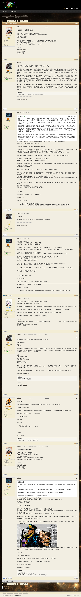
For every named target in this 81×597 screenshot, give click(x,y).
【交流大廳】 (17, 16)
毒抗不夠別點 (20, 197)
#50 (76, 478)
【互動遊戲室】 (24, 16)
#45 (76, 238)
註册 (15, 11)
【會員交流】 (11, 16)
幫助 (77, 8)
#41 (76, 26)
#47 (76, 334)
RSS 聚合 (25, 593)
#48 (76, 398)
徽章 (72, 8)
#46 (76, 298)
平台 (67, 8)
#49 (76, 446)
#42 (76, 62)
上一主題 (6, 581)
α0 (7, 45)
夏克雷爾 (37, 321)
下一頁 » (26, 21)
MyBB (8, 595)
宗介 (46, 334)
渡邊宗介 (25, 99)
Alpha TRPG (5, 16)
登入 (12, 11)
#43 (76, 112)
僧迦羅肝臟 (47, 398)
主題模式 (76, 23)
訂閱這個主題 (6, 588)
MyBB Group (18, 595)
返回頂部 (16, 593)
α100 (8, 128)
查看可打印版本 (7, 586)
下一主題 (11, 581)
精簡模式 (20, 593)
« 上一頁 (8, 21)
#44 (76, 213)
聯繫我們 (4, 593)
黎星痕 (24, 49)
